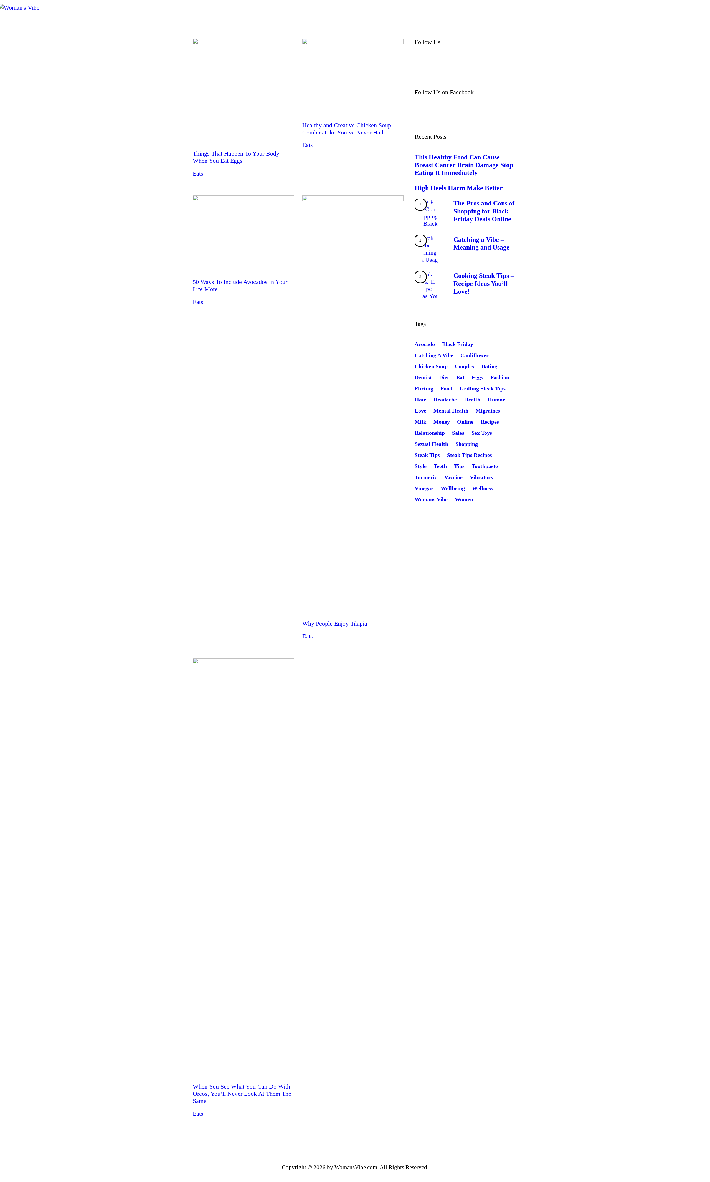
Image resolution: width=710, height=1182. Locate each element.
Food (446, 388)
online (465, 422)
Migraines (488, 411)
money (441, 422)
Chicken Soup (431, 366)
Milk (420, 422)
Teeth (440, 466)
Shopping (466, 444)
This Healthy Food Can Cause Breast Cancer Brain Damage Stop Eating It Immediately (464, 165)
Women (464, 499)
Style (421, 466)
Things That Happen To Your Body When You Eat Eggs (236, 157)
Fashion (499, 377)
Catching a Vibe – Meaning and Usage (481, 243)
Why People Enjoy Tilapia (334, 623)
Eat (460, 377)
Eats (198, 173)
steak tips (427, 455)
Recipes (490, 422)
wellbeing (453, 488)
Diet (444, 377)
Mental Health (450, 411)
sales (458, 433)
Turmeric (426, 477)
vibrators (481, 477)
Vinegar (424, 488)
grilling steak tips (483, 388)
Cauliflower (474, 355)
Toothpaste (485, 466)
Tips (459, 466)
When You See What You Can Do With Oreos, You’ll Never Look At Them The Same (242, 1093)
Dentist (423, 377)
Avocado (425, 344)
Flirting (424, 388)
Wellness (482, 488)
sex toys (481, 433)
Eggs (477, 377)
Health (472, 399)
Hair (420, 399)
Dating (489, 366)
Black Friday (457, 344)
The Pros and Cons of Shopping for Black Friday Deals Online (483, 211)
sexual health (431, 444)
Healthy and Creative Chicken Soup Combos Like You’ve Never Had (346, 129)
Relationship (430, 433)
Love (420, 411)
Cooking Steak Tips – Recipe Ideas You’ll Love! (483, 283)
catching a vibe (434, 355)
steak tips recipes (469, 455)
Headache (445, 399)
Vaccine (453, 477)
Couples (464, 366)
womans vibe (431, 499)
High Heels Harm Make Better (459, 188)
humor (496, 399)
